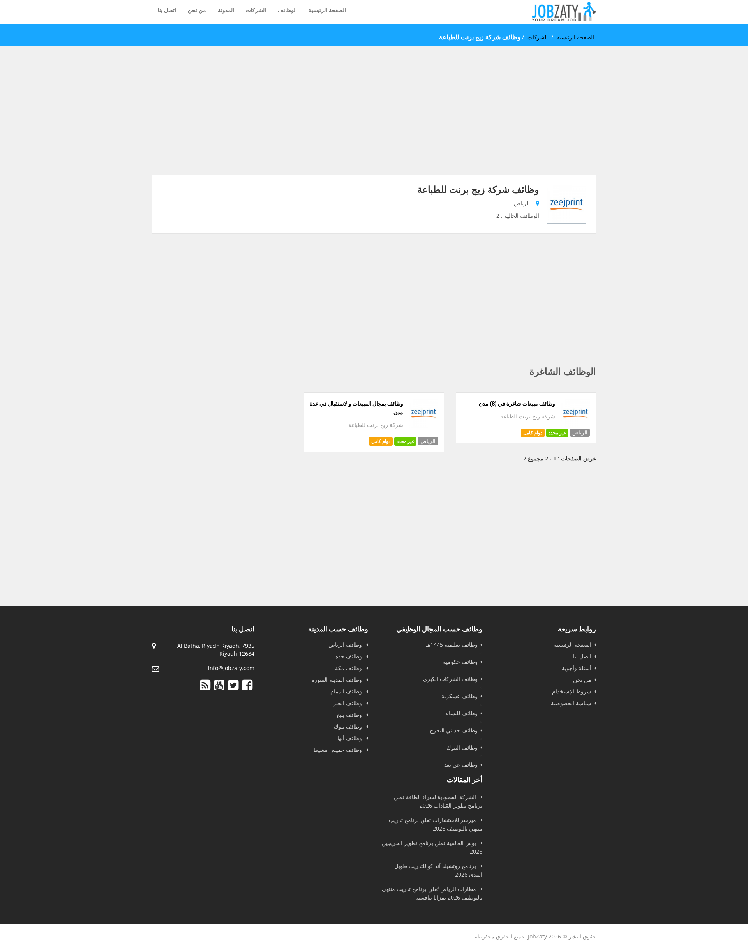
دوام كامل (532, 432)
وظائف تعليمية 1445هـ (452, 644)
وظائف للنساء (462, 713)
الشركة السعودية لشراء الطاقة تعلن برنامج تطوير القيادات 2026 (438, 801)
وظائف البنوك (462, 747)
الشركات (256, 10)
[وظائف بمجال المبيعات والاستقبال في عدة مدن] (423, 425)
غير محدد (557, 432)
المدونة (226, 10)
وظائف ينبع (350, 714)
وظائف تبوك (348, 726)
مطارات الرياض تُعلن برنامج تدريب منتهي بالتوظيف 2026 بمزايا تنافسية (432, 893)
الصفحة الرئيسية (327, 10)
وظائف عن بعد (461, 764)
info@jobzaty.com (231, 668)
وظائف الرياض (345, 644)
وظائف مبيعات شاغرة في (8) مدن (517, 403)
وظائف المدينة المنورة (337, 679)
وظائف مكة (349, 668)
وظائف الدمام (346, 691)
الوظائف (287, 10)
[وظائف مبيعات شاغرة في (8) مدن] (575, 425)
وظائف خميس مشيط (338, 749)
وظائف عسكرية (459, 696)
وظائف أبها (350, 738)
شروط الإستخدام (571, 691)
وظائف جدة (349, 656)
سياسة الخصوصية (571, 703)
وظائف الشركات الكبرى (450, 679)
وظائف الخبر (348, 703)
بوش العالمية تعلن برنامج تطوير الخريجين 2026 (432, 847)
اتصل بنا (167, 10)
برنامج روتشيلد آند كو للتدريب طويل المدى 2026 (438, 870)
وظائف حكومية (460, 661)
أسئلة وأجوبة (576, 668)
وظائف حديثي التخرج (454, 730)
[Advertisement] (374, 120)
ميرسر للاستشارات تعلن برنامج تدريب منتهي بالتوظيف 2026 (435, 824)
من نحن (197, 10)
